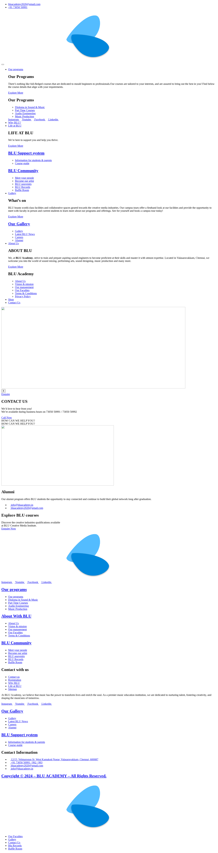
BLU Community (23, 170)
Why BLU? (14, 122)
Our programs (15, 69)
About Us (13, 243)
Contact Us (14, 302)
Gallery (12, 193)
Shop (11, 299)
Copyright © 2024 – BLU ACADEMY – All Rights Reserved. (53, 776)
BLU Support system (26, 153)
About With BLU (16, 616)
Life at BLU (14, 125)
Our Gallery (19, 224)
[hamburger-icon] (2, 64)
